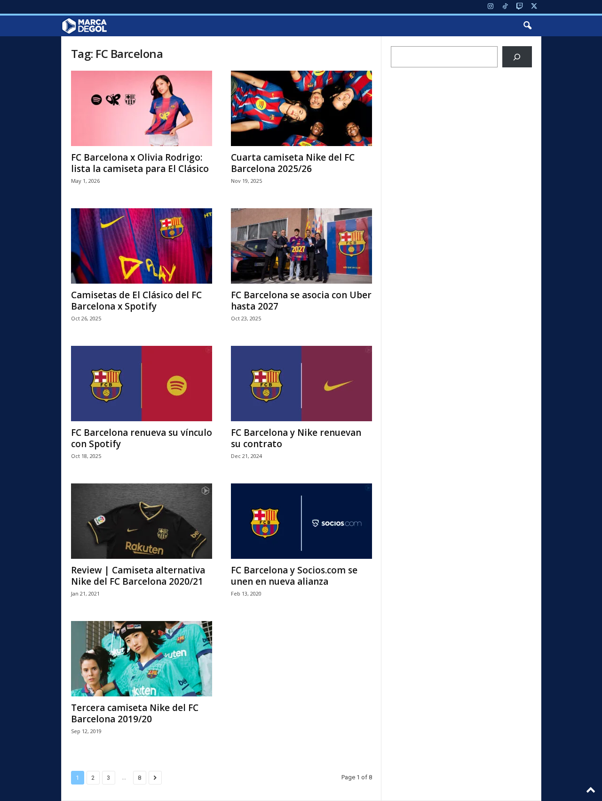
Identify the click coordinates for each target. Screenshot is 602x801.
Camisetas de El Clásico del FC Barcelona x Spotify (136, 300)
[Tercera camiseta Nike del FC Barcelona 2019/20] (141, 658)
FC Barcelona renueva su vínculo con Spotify (141, 438)
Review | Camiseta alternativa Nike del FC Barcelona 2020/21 (138, 576)
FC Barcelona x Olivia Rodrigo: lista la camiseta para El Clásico (140, 163)
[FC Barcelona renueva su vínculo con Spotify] (141, 383)
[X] (534, 7)
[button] (527, 26)
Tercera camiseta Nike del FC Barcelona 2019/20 (134, 713)
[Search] (517, 56)
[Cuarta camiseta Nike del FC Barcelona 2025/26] (301, 108)
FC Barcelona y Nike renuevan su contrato (296, 438)
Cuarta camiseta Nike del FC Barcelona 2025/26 (293, 163)
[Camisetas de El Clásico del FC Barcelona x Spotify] (141, 246)
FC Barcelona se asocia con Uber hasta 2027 (301, 300)
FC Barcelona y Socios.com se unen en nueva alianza (294, 576)
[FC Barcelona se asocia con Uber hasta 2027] (301, 246)
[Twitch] (519, 7)
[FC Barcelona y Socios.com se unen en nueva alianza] (301, 521)
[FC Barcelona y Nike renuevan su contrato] (301, 383)
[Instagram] (490, 7)
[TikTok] (505, 7)
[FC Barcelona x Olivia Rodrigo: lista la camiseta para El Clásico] (141, 108)
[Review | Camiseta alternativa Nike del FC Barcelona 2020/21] (141, 521)
